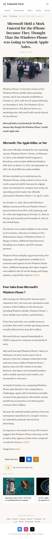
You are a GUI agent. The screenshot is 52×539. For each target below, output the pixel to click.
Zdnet (17, 449)
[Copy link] (36, 459)
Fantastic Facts (20, 534)
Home (5, 16)
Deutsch (30, 519)
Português (37, 519)
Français (22, 519)
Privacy (40, 534)
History (30, 10)
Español (15, 519)
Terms (34, 534)
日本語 (8, 519)
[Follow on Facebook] (20, 529)
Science (7, 10)
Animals (47, 10)
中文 (44, 519)
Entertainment (19, 10)
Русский (37, 522)
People (38, 10)
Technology (13, 16)
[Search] (47, 4)
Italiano (21, 522)
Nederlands (29, 522)
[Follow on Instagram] (26, 529)
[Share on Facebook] (29, 459)
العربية (15, 522)
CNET (36, 275)
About (29, 534)
